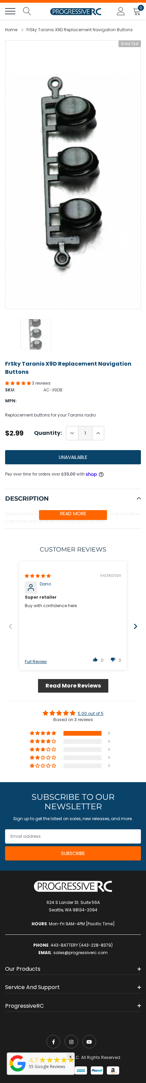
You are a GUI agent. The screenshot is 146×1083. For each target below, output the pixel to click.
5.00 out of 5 (91, 713)
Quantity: (48, 433)
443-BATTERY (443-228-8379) (82, 945)
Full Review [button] (36, 661)
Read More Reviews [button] (73, 686)
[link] (53, 1041)
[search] (27, 11)
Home (11, 30)
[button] (18, 383)
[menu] (10, 11)
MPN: (11, 401)
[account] (121, 11)
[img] (38, 576)
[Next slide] (135, 626)
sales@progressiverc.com (80, 952)
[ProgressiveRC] (18, 1072)
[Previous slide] (10, 626)
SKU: (10, 390)
